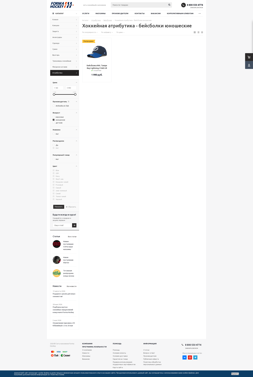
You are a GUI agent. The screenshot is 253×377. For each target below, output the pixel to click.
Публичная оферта (151, 359)
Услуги (85, 13)
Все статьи (72, 236)
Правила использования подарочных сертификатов (124, 363)
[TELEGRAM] (195, 357)
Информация (150, 344)
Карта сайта (118, 367)
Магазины (101, 13)
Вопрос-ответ (149, 353)
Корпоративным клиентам (180, 13)
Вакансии (156, 13)
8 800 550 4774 (195, 5)
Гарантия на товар (120, 359)
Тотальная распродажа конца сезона (68, 273)
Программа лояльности (94, 347)
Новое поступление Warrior (68, 259)
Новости (85, 353)
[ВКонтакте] (185, 357)
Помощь (117, 344)
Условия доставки (120, 356)
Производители (120, 13)
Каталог (59, 13)
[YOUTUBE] (190, 357)
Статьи (146, 350)
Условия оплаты (119, 353)
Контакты (140, 13)
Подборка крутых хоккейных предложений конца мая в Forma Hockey (63, 309)
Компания (87, 344)
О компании (87, 350)
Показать (59, 207)
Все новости (71, 286)
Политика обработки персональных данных (152, 363)
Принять (235, 374)
